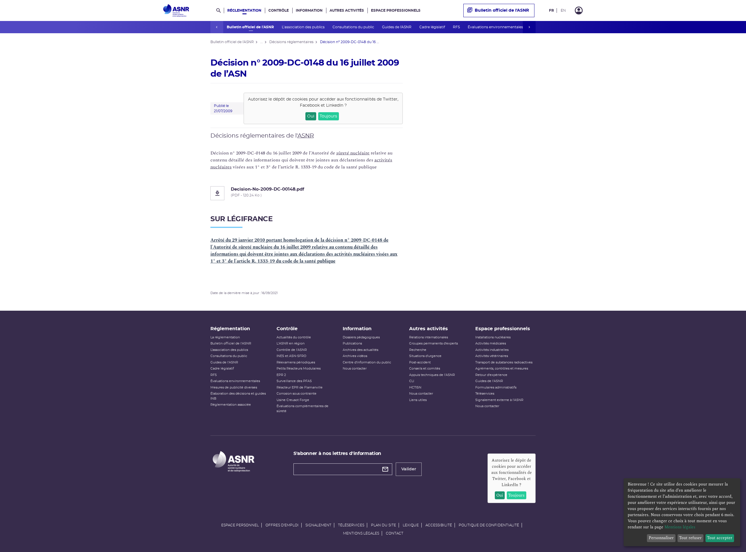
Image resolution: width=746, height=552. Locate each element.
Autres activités (347, 10)
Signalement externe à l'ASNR (499, 400)
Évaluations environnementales (496, 27)
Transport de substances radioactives (503, 362)
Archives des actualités (360, 349)
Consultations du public (353, 27)
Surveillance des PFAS (294, 381)
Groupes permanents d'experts (433, 343)
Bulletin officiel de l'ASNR (251, 27)
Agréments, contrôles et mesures (501, 368)
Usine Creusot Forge (293, 400)
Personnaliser (661, 538)
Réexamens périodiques (296, 362)
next (529, 27)
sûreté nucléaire (353, 153)
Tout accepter (719, 538)
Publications (352, 343)
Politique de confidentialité (489, 525)
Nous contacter (355, 368)
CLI (411, 381)
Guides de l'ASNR (397, 27)
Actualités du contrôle (294, 337)
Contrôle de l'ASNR (292, 349)
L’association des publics (304, 27)
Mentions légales (361, 533)
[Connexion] (579, 10)
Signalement (318, 525)
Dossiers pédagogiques (361, 337)
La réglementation (225, 337)
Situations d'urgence (425, 356)
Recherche (417, 349)
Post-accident (420, 362)
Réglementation (244, 10)
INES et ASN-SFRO (291, 356)
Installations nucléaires (493, 337)
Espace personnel (240, 525)
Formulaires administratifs (495, 387)
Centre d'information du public (367, 362)
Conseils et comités (424, 368)
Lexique (411, 525)
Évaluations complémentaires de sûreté (302, 409)
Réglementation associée (230, 404)
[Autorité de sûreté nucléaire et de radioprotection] (176, 10)
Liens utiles (418, 400)
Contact (394, 533)
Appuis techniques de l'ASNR (432, 375)
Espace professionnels (395, 10)
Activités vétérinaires (491, 356)
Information (309, 10)
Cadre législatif (432, 27)
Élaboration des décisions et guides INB (238, 396)
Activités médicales (490, 343)
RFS (457, 27)
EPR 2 (281, 375)
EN (563, 10)
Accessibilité (438, 525)
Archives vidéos (355, 356)
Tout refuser (690, 538)
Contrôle (278, 10)
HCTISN (415, 387)
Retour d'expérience (491, 375)
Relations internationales (428, 337)
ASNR (306, 136)
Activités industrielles (492, 349)
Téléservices (484, 393)
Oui (310, 116)
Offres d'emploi (282, 525)
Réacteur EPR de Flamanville (300, 387)
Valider (408, 469)
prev (216, 27)
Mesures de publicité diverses (233, 387)
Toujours (328, 116)
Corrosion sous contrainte (296, 393)
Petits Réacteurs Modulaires (299, 368)
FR (551, 10)
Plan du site (383, 525)
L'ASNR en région (291, 343)
